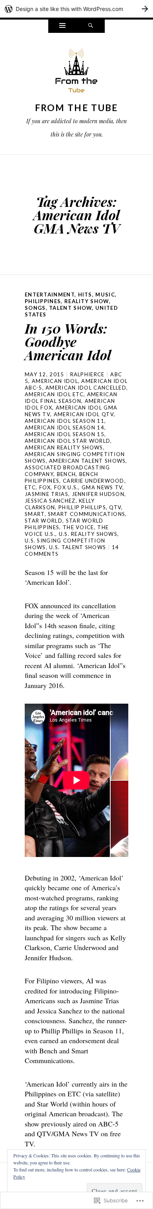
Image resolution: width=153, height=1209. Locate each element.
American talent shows (87, 461)
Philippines (43, 301)
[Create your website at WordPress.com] (76, 9)
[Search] (90, 26)
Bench (66, 474)
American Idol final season (71, 397)
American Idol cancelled (86, 387)
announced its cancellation (78, 605)
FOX (45, 487)
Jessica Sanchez (50, 501)
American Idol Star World (67, 441)
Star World (43, 520)
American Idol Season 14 (64, 427)
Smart (35, 514)
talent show (70, 308)
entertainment (50, 294)
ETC (30, 487)
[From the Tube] (76, 72)
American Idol (55, 381)
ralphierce (87, 374)
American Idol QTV (84, 414)
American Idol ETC (54, 394)
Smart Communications (86, 514)
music (105, 294)
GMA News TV (102, 487)
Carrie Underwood (93, 481)
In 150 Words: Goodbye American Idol (68, 341)
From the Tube (76, 107)
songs (35, 308)
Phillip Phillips (82, 507)
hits (85, 294)
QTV (115, 507)
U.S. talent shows (77, 547)
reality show (86, 301)
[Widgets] (62, 26)
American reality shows (64, 447)
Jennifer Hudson (98, 494)
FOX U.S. (66, 487)
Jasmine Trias (46, 494)
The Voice (78, 527)
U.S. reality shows (88, 534)
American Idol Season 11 (64, 421)
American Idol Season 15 (64, 434)
